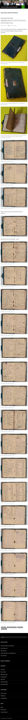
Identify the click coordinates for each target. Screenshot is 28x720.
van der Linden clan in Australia (9, 7)
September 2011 (4, 674)
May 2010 (3, 679)
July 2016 (3, 669)
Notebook (20, 627)
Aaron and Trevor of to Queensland (8, 653)
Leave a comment (13, 25)
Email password (4, 648)
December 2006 (4, 681)
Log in (2, 707)
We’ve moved (3, 650)
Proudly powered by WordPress (6, 718)
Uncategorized (4, 698)
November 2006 (4, 684)
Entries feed (3, 709)
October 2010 (4, 676)
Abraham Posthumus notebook (13, 21)
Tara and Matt (3, 655)
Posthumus (10, 18)
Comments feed (4, 712)
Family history (4, 18)
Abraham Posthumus (12, 627)
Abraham (4, 627)
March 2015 (3, 672)
